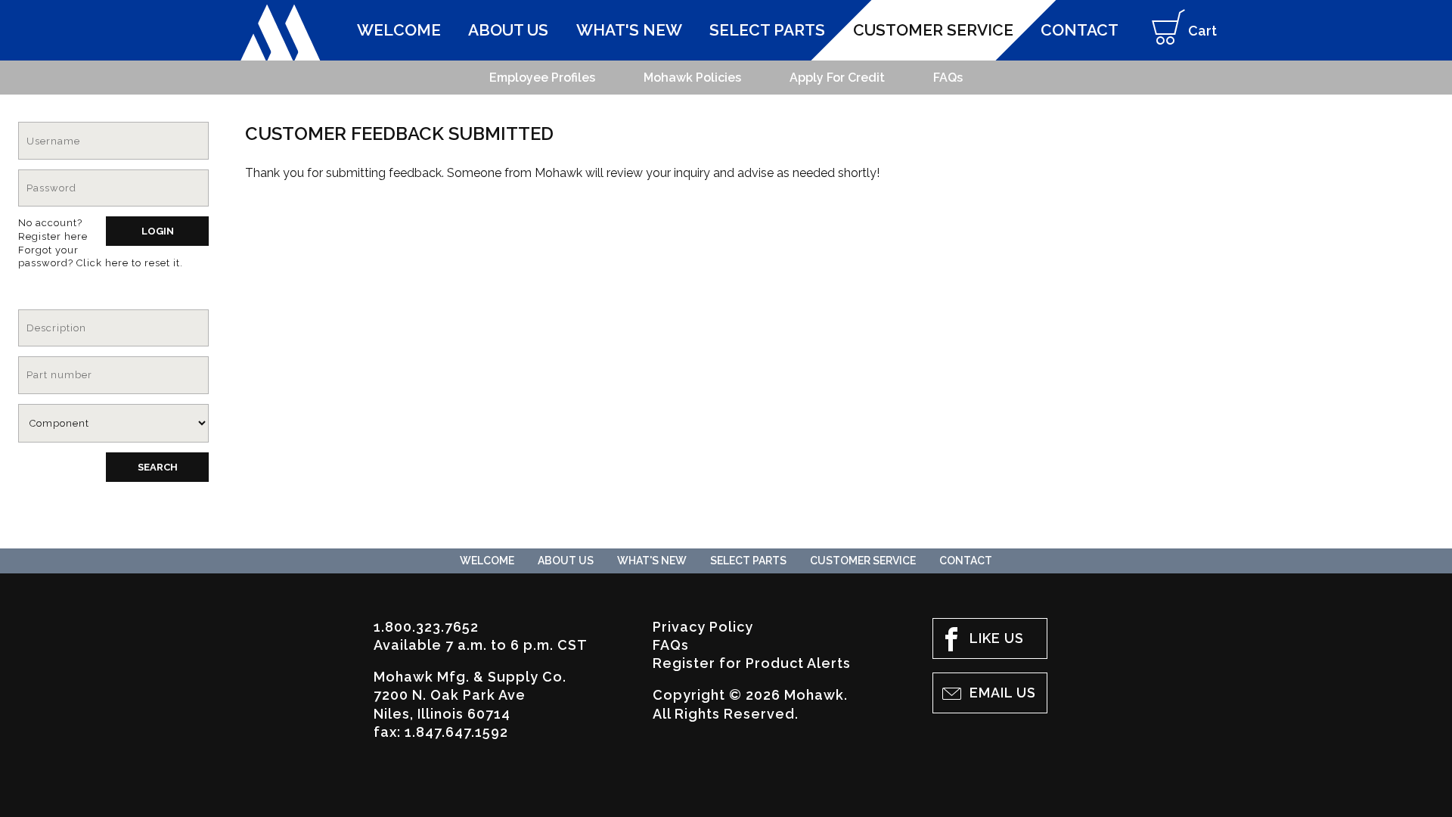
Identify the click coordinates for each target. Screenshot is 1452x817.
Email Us (1003, 693)
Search (158, 467)
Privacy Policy (703, 627)
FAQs (671, 645)
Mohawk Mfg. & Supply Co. (280, 33)
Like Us (997, 638)
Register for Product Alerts (752, 663)
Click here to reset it (128, 263)
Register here (53, 236)
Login (157, 231)
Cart (1202, 31)
